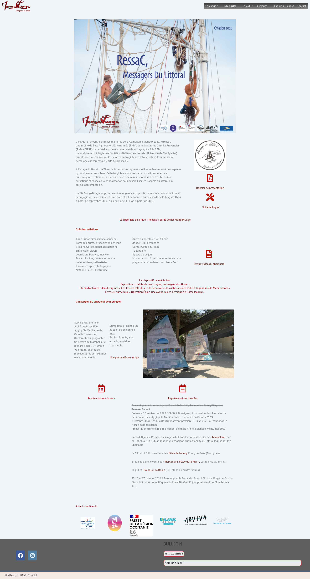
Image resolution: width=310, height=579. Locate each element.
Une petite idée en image (124, 357)
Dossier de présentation (210, 188)
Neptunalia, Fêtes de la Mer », (182, 461)
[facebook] (20, 555)
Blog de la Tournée (284, 6)
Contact (301, 6)
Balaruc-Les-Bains (154, 470)
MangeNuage (183, 219)
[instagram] (32, 555)
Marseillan (218, 437)
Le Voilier (248, 6)
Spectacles (230, 6)
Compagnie (211, 6)
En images (261, 6)
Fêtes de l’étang (178, 453)
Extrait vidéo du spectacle (209, 263)
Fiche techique (210, 207)
